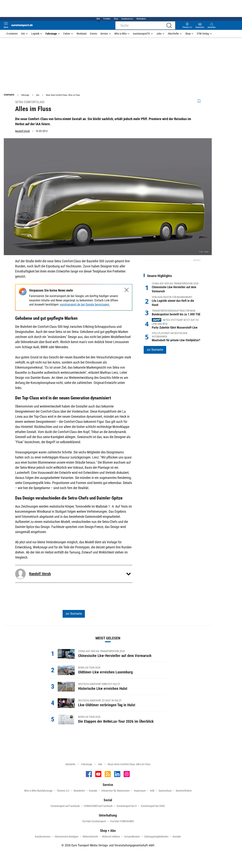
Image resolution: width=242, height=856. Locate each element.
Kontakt (93, 790)
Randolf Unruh (22, 131)
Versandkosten (132, 836)
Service (104, 33)
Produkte (106, 19)
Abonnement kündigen (66, 836)
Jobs (158, 33)
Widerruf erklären (111, 836)
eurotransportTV (141, 33)
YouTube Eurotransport (94, 821)
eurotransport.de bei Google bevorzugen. (85, 304)
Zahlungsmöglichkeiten (156, 836)
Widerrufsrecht (90, 836)
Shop (116, 19)
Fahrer (66, 33)
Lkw (100, 764)
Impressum (140, 790)
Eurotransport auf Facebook (65, 805)
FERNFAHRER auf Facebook (98, 805)
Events (93, 33)
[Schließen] (126, 290)
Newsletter (79, 790)
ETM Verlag (203, 33)
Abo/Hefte (173, 33)
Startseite (70, 764)
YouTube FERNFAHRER (122, 821)
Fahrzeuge (51, 33)
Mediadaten (141, 19)
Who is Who (120, 33)
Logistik (35, 33)
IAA (23, 33)
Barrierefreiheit (184, 790)
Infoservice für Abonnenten (115, 790)
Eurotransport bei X (127, 805)
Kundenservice (127, 19)
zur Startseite (74, 613)
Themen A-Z (63, 790)
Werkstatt (82, 33)
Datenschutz (165, 790)
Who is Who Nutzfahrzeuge (38, 790)
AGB (152, 790)
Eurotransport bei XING (153, 805)
